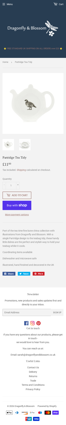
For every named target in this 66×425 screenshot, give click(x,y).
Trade (33, 380)
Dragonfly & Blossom (25, 406)
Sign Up (57, 312)
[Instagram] (33, 324)
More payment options (17, 214)
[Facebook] (27, 324)
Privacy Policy (33, 389)
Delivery (33, 371)
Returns (33, 376)
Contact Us (33, 367)
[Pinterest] (39, 324)
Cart (60, 4)
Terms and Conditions (33, 385)
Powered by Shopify (47, 406)
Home (5, 62)
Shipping (21, 170)
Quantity (7, 179)
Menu (10, 4)
